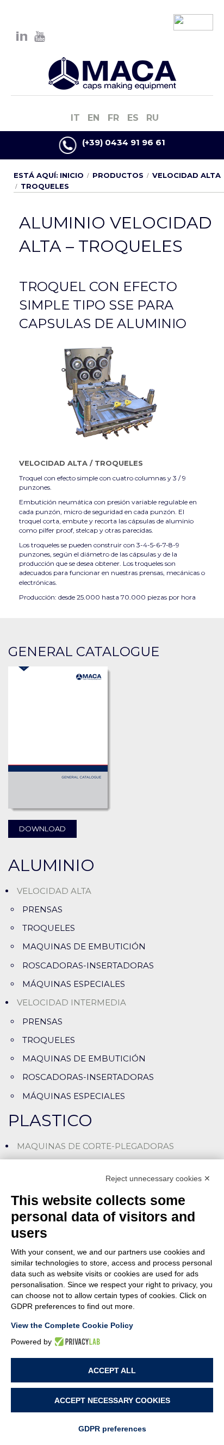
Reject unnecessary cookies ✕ (157, 1178)
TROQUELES (119, 463)
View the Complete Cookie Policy (72, 1325)
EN (95, 118)
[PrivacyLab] (76, 1341)
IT (77, 118)
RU (152, 118)
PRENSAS (42, 909)
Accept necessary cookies (112, 1400)
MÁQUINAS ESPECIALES (73, 984)
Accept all (112, 1370)
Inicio (72, 175)
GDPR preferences (112, 1428)
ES (134, 118)
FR (115, 118)
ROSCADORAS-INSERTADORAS (88, 965)
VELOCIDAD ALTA (53, 463)
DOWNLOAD (42, 828)
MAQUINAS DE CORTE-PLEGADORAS (95, 1146)
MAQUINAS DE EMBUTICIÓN (84, 946)
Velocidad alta (186, 175)
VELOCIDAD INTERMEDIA (71, 1002)
